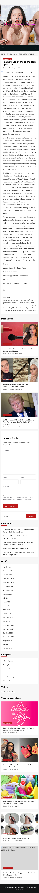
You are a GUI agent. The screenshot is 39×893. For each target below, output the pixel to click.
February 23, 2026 (14, 389)
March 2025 (7, 613)
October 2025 (8, 586)
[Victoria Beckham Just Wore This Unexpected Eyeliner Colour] (19, 370)
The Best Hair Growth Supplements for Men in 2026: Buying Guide (19, 553)
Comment (7, 450)
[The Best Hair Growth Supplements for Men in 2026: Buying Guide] (19, 858)
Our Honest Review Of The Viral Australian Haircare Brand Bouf (18, 537)
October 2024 (8, 633)
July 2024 (6, 644)
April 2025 (6, 610)
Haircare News (8, 669)
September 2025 (8, 590)
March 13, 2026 (14, 806)
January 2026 (7, 575)
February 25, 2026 (14, 877)
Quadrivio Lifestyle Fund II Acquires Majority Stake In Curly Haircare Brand (18, 531)
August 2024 (7, 641)
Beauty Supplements (10, 665)
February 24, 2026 (14, 353)
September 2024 (8, 637)
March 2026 (7, 567)
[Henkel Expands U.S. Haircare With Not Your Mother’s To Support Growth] (19, 787)
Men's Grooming (8, 677)
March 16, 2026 (14, 769)
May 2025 (6, 606)
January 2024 (7, 648)
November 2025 (8, 582)
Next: (19, 307)
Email (23, 477)
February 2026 (8, 571)
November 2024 (8, 629)
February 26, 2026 (14, 840)
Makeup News (7, 59)
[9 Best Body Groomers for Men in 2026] (19, 824)
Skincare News (8, 681)
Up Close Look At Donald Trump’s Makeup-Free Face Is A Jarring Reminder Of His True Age (19, 422)
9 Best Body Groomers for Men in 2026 (16, 548)
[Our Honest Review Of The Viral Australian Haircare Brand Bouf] (19, 750)
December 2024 (8, 625)
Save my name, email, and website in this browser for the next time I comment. (18, 498)
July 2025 (6, 598)
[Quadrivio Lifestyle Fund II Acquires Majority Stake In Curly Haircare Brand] (19, 713)
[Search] (35, 48)
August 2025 (7, 594)
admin (6, 68)
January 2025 (7, 621)
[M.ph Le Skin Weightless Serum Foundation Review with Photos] (19, 334)
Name (5, 477)
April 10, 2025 (14, 68)
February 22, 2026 (14, 427)
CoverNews (30, 887)
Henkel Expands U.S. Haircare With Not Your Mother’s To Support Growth (18, 543)
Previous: (18, 300)
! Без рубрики (8, 661)
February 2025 (8, 617)
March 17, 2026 (14, 732)
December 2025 (8, 578)
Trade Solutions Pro (8, 692)
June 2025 (6, 602)
